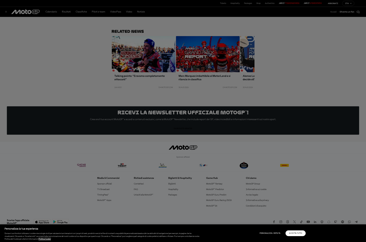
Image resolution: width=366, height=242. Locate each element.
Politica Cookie (44, 239)
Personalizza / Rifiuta (270, 233)
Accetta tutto (295, 233)
